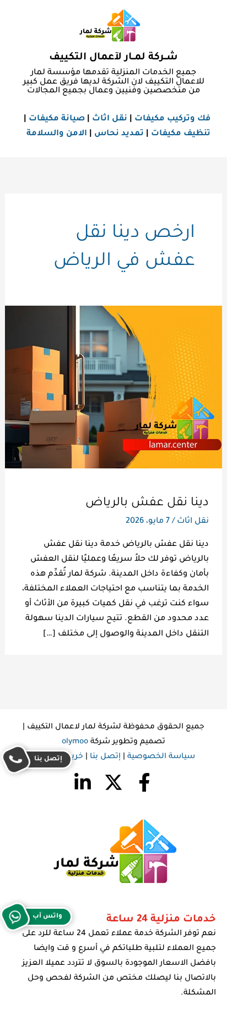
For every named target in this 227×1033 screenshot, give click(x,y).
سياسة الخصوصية (161, 757)
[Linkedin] (83, 782)
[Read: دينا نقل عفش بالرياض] (113, 388)
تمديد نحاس (119, 134)
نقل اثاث (109, 119)
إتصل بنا (105, 757)
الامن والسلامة (56, 134)
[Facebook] (144, 782)
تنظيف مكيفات (180, 134)
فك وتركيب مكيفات (172, 119)
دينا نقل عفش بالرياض (147, 503)
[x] (113, 782)
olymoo (75, 742)
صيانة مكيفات (57, 119)
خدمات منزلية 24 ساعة (161, 919)
